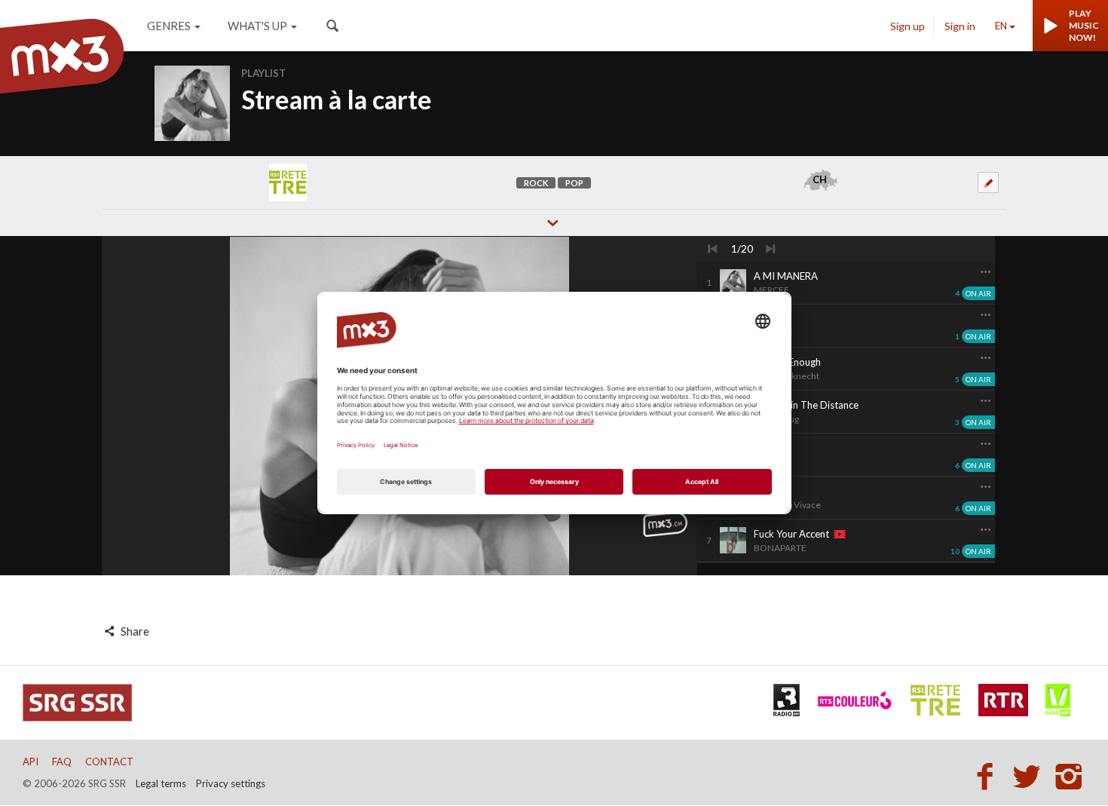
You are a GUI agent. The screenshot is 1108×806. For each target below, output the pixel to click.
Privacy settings (230, 783)
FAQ (62, 761)
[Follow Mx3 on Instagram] (1070, 776)
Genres (169, 25)
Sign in (959, 26)
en (1001, 26)
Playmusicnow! (1084, 25)
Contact (109, 761)
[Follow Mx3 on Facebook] (989, 776)
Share (133, 631)
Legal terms (161, 783)
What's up (257, 25)
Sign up (907, 26)
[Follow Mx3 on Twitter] (1031, 776)
